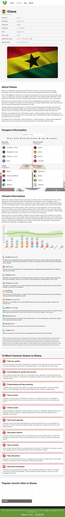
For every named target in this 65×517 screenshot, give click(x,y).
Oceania (43, 138)
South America (53, 138)
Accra (18, 24)
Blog (25, 3)
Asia (17, 138)
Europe (24, 138)
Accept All (39, 514)
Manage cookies (27, 514)
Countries (19, 3)
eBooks (31, 3)
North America (33, 138)
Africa (11, 138)
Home (12, 3)
